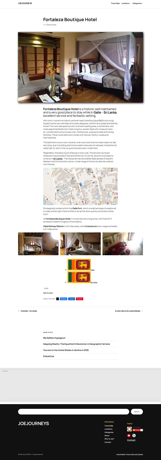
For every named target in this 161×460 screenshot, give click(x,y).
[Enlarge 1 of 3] (56, 235)
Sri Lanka (53, 25)
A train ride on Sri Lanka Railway (127, 311)
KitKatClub (48, 356)
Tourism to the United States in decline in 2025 (66, 350)
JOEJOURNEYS (25, 3)
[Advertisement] (80, 386)
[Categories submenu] (142, 3)
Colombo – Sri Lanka (29, 311)
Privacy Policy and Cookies (134, 454)
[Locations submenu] (130, 3)
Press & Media (120, 454)
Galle (48, 25)
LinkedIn (71, 299)
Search (137, 411)
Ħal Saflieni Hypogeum (54, 338)
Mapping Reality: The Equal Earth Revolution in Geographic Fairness (76, 344)
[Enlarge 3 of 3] (140, 235)
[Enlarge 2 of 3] (98, 235)
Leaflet (114, 204)
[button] (80, 184)
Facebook (63, 299)
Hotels (46, 288)
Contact (131, 440)
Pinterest (79, 299)
